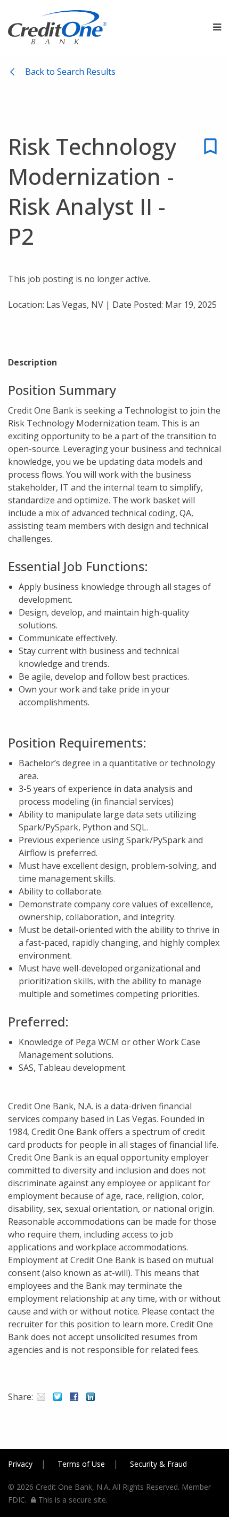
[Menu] (217, 27)
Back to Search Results (70, 71)
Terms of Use (81, 1464)
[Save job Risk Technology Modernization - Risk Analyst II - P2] (210, 154)
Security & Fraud (158, 1464)
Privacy (20, 1464)
